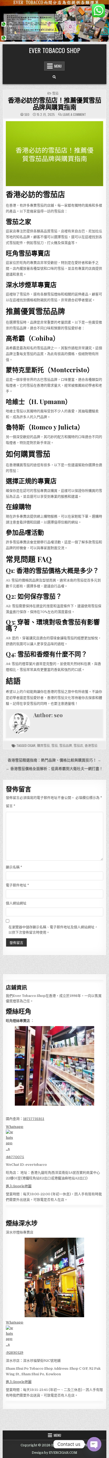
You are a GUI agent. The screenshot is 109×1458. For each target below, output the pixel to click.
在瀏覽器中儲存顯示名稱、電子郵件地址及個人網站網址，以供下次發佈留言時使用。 (53, 930)
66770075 (15, 1157)
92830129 (15, 1353)
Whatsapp (14, 1127)
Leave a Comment (74, 114)
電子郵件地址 (17, 885)
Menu (58, 66)
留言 (10, 806)
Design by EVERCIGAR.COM (54, 1453)
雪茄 (55, 93)
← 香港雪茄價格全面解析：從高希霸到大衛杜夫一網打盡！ (54, 769)
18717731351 (33, 1119)
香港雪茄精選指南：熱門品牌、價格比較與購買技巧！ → (54, 760)
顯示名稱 (14, 867)
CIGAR (31, 745)
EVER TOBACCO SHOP (54, 50)
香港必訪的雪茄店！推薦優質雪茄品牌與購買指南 (54, 103)
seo (26, 114)
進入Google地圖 (18, 1186)
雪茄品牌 (65, 745)
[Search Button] (54, 77)
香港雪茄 (91, 745)
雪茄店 (78, 745)
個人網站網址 (16, 903)
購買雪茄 (43, 745)
